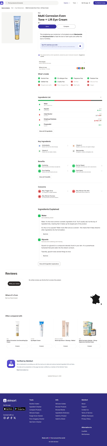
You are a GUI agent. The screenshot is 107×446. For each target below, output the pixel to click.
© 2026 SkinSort (53, 441)
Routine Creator (34, 404)
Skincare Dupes (34, 413)
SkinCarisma (85, 434)
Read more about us (22, 370)
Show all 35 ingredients (45, 131)
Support (84, 407)
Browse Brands (60, 410)
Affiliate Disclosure (87, 416)
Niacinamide (78, 34)
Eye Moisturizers (19, 8)
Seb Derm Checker (35, 422)
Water (44, 216)
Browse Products (61, 407)
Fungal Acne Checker (36, 416)
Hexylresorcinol (48, 36)
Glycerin (45, 240)
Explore (66, 3)
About (83, 404)
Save (47, 26)
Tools (74, 3)
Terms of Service (87, 413)
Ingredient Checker (35, 407)
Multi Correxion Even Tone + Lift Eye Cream (37, 8)
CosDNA (84, 431)
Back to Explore (6, 8)
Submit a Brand (60, 419)
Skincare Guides (61, 404)
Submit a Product (61, 416)
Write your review (14, 283)
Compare (66, 26)
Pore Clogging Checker (36, 419)
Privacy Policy (86, 419)
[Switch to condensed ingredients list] (100, 97)
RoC (12, 8)
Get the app (85, 3)
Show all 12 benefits (44, 177)
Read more (45, 234)
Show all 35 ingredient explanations (49, 264)
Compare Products (35, 410)
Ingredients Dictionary (62, 413)
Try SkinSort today (100, 3)
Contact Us (85, 410)
